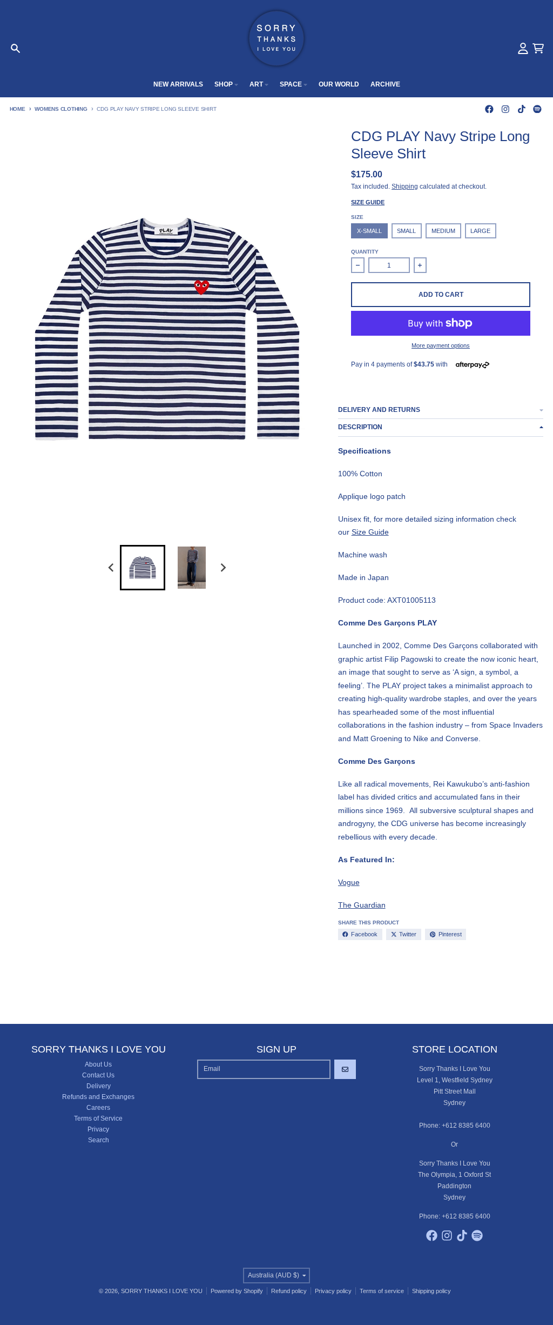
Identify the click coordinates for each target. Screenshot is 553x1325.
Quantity (365, 252)
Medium (443, 231)
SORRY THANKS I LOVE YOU (162, 1291)
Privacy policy (333, 1291)
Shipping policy (431, 1291)
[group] (142, 567)
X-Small (369, 231)
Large (480, 231)
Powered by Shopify (237, 1291)
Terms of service (382, 1291)
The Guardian (362, 905)
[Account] (523, 48)
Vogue (349, 882)
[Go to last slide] (111, 567)
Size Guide (368, 202)
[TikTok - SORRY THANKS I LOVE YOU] (521, 109)
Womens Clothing (61, 109)
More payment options (441, 345)
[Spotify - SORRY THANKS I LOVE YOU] (537, 109)
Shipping (405, 186)
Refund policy (289, 1291)
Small (406, 231)
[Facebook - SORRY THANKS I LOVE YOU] (489, 109)
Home (17, 109)
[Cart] (538, 48)
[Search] (15, 48)
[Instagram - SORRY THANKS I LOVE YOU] (505, 109)
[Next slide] (223, 567)
